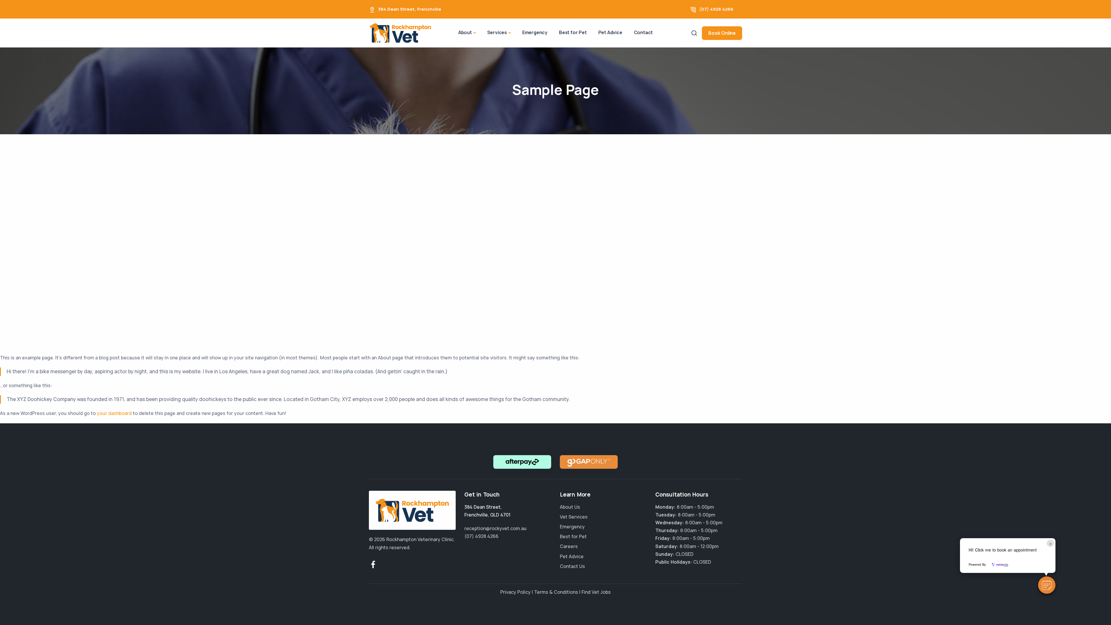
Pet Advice (610, 32)
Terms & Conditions (556, 592)
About (465, 32)
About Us (570, 507)
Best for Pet (573, 32)
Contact (643, 32)
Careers (569, 546)
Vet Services (574, 517)
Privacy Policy (515, 592)
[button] (1046, 585)
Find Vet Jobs (596, 592)
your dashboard (114, 413)
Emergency (534, 32)
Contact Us (572, 566)
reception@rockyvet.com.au (495, 528)
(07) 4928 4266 (716, 9)
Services (497, 32)
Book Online (722, 33)
